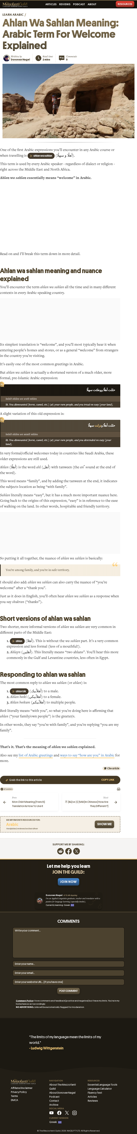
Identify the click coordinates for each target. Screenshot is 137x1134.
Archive (53, 1104)
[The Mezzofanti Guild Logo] (15, 4)
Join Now (68, 882)
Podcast (79, 4)
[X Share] (76, 851)
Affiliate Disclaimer (21, 1088)
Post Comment (68, 991)
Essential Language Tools (102, 1084)
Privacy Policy (19, 1092)
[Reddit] (60, 851)
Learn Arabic (13, 14)
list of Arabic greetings (36, 755)
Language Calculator (100, 1088)
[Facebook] (68, 851)
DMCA (14, 1100)
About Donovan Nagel (62, 1092)
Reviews (65, 4)
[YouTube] (51, 1112)
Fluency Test (95, 1092)
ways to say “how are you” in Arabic (87, 755)
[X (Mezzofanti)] (67, 1112)
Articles (51, 4)
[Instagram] (74, 1112)
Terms (14, 1096)
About (92, 4)
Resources (125, 4)
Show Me (104, 824)
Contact (54, 1100)
